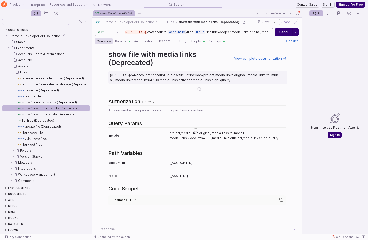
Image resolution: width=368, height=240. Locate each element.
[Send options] (296, 32)
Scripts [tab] (195, 41)
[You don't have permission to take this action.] (139, 13)
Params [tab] (120, 41)
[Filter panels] (6, 21)
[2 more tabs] (357, 13)
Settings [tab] (215, 41)
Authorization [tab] (144, 41)
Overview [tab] (104, 41)
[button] (297, 13)
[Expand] (9, 42)
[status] (21, 236)
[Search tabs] (258, 13)
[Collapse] (7, 36)
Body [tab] (182, 41)
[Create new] (74, 22)
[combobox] (278, 13)
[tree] (46, 109)
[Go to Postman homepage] (4, 4)
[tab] (36, 13)
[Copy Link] (295, 22)
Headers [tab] (166, 41)
